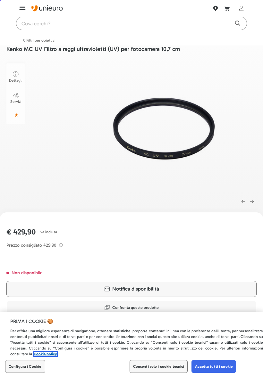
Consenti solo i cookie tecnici (158, 366)
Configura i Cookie (25, 366)
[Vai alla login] (239, 8)
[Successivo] (252, 201)
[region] (131, 345)
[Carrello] (227, 8)
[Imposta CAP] (215, 8)
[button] (163, 127)
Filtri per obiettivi (40, 40)
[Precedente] (243, 201)
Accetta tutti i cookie (214, 366)
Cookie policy (45, 354)
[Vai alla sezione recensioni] (15, 115)
